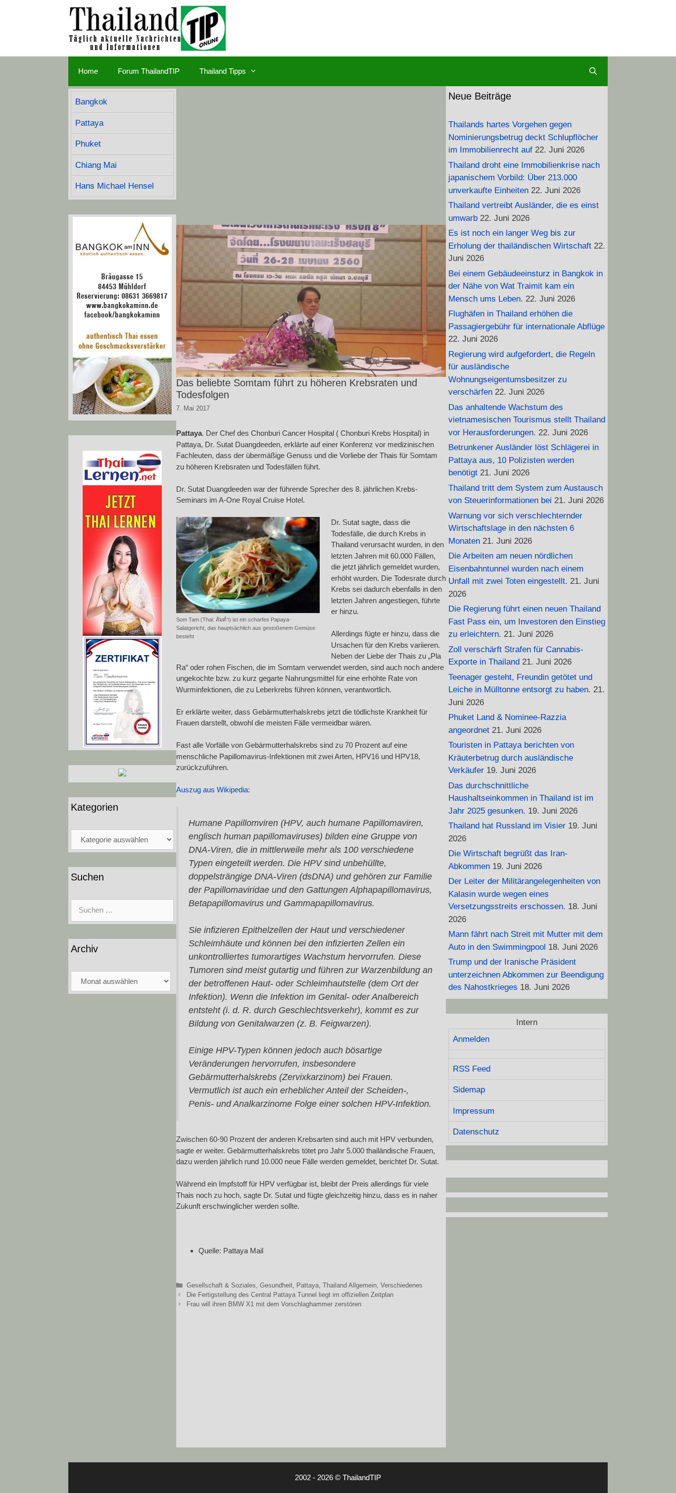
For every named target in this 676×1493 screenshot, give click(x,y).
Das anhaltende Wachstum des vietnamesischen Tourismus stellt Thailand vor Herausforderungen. (526, 420)
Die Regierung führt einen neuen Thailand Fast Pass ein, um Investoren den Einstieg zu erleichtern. (526, 621)
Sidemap (469, 1089)
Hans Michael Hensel (114, 186)
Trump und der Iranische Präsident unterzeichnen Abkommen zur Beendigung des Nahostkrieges (526, 974)
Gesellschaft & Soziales (221, 1285)
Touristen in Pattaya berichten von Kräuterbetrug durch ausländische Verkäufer (511, 757)
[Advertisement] (311, 155)
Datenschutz (476, 1131)
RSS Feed (471, 1069)
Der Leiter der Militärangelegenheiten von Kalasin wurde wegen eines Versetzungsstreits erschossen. (524, 893)
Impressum (473, 1111)
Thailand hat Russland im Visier (507, 825)
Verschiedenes (402, 1285)
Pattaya (307, 1285)
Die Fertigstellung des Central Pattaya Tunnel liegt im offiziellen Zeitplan (290, 1294)
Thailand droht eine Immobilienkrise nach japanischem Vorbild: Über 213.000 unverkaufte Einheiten (524, 177)
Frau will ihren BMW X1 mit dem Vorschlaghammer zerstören (274, 1304)
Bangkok (91, 101)
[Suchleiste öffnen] (593, 71)
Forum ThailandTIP (149, 71)
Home (88, 71)
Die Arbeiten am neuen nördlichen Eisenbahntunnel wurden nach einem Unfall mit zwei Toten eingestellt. (515, 568)
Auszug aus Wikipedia (212, 789)
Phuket (88, 144)
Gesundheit (276, 1285)
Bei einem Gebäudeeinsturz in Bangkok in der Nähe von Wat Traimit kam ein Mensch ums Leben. (525, 286)
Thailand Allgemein (350, 1285)
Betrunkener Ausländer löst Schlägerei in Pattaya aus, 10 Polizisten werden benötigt (523, 460)
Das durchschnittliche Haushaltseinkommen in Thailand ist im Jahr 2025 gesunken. (520, 798)
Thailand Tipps (222, 71)
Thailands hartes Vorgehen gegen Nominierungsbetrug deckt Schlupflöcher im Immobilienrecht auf (523, 137)
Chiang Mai (96, 165)
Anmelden (471, 1039)
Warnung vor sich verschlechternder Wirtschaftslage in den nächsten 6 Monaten (515, 528)
